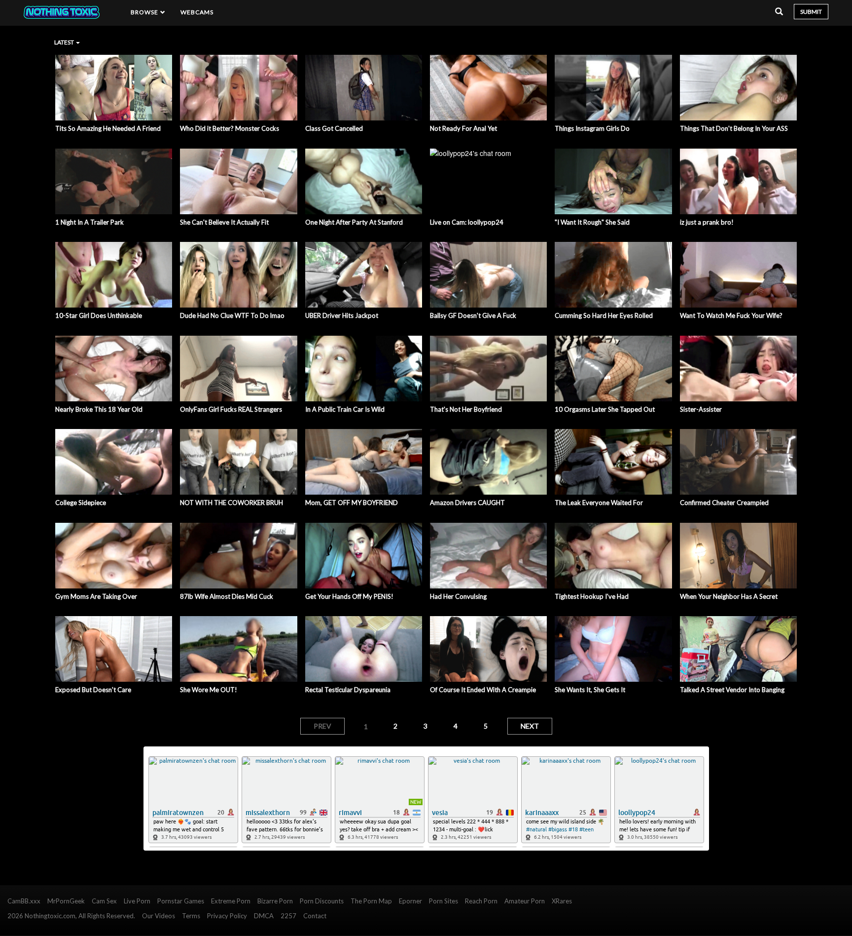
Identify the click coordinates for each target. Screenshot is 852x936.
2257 (288, 916)
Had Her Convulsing (458, 596)
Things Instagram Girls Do (592, 128)
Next (530, 726)
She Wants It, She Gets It (590, 689)
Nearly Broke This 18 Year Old (98, 409)
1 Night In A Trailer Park (89, 222)
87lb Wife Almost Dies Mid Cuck (226, 596)
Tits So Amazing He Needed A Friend (108, 128)
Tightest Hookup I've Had (592, 596)
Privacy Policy (227, 916)
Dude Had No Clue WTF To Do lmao (232, 315)
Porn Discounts (322, 901)
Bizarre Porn (275, 901)
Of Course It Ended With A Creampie (483, 689)
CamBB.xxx (23, 901)
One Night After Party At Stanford (354, 222)
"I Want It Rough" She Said (592, 222)
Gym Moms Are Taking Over (96, 596)
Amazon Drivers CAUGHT (467, 502)
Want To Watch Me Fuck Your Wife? (731, 315)
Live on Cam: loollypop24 (466, 222)
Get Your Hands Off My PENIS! (349, 596)
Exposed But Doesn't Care (93, 689)
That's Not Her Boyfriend (466, 409)
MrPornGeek (66, 901)
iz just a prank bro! (707, 222)
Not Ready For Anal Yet (463, 128)
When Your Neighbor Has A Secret (729, 596)
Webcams (197, 12)
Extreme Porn (230, 901)
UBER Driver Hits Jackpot (341, 315)
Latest (64, 42)
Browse (145, 12)
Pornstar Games (180, 901)
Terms (191, 916)
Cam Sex (104, 901)
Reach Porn (481, 901)
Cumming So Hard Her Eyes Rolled (604, 315)
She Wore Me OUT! (208, 689)
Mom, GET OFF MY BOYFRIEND (351, 502)
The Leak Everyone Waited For (599, 502)
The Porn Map (371, 901)
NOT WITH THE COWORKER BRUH (231, 502)
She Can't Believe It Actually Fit (224, 222)
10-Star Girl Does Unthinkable (98, 315)
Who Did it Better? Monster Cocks (229, 128)
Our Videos (158, 916)
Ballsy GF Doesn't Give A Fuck (473, 315)
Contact (314, 916)
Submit (811, 11)
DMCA (264, 916)
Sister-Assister (701, 409)
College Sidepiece (80, 502)
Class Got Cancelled (334, 128)
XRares (562, 901)
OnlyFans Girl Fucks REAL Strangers (231, 409)
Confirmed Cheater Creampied (724, 502)
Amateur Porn (524, 901)
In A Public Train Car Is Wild (345, 409)
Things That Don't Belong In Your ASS (734, 128)
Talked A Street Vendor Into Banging (732, 689)
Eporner (410, 901)
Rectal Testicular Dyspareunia (347, 689)
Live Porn (137, 901)
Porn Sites (443, 901)
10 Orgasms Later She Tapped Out (605, 409)
